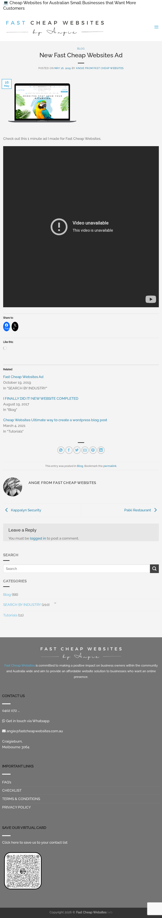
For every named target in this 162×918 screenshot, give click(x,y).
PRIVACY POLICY (16, 807)
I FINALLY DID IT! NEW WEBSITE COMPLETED (40, 398)
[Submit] (154, 568)
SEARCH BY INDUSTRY (22, 605)
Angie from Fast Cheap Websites (100, 68)
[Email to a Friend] (85, 450)
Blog (7, 594)
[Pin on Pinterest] (93, 450)
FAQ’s (6, 782)
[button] (156, 27)
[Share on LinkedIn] (101, 450)
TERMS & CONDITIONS (21, 799)
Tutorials (10, 615)
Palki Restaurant (138, 510)
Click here (10, 842)
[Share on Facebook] (69, 450)
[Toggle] (55, 603)
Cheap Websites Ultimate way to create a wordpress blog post (55, 420)
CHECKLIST (12, 790)
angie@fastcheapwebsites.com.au (34, 731)
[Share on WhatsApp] (61, 450)
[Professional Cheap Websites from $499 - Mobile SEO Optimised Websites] (55, 27)
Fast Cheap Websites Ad (23, 377)
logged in (38, 538)
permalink (109, 466)
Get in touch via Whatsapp (27, 721)
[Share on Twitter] (77, 450)
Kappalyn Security (25, 510)
